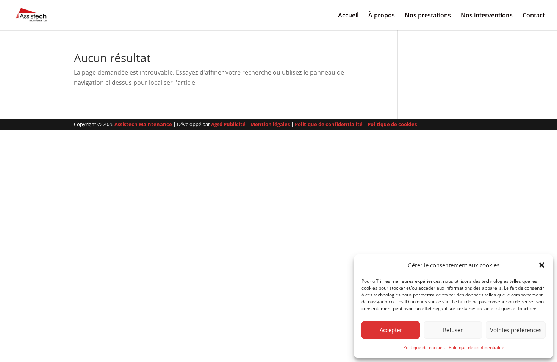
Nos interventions (487, 15)
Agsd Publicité (228, 124)
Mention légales (270, 124)
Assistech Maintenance (143, 124)
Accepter (391, 330)
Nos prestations (428, 15)
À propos (381, 15)
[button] (542, 265)
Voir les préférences (515, 330)
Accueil (348, 15)
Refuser (453, 330)
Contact (534, 15)
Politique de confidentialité (476, 347)
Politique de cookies (424, 347)
